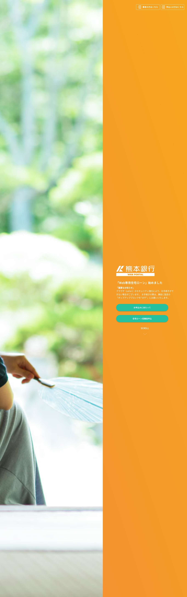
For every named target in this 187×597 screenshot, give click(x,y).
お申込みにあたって (142, 307)
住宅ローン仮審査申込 (142, 318)
